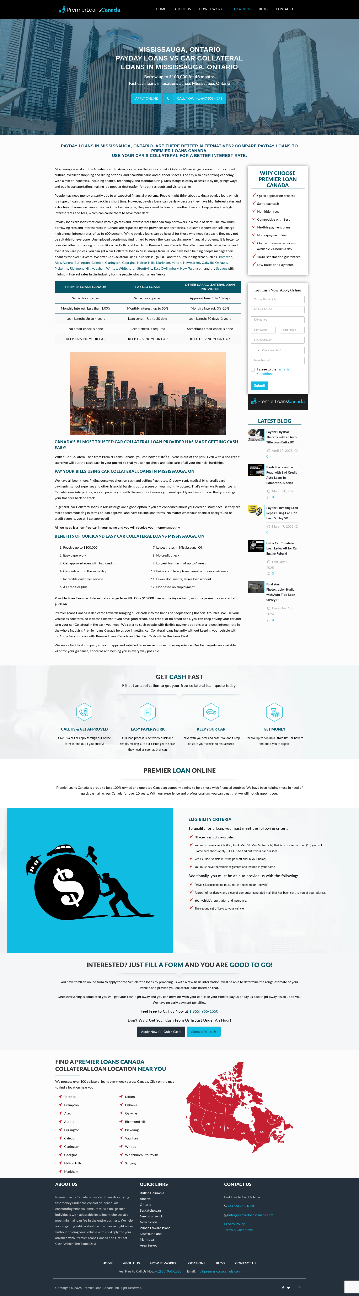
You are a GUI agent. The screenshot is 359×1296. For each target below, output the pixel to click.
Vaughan (98, 268)
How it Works (163, 1263)
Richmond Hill (80, 268)
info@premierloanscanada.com (250, 1215)
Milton (176, 262)
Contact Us (245, 1263)
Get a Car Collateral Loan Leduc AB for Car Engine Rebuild (282, 548)
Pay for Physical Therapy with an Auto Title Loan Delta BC (281, 437)
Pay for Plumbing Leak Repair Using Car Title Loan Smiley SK (282, 513)
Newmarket (191, 262)
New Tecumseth (191, 268)
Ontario (145, 1204)
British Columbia (152, 1193)
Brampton (225, 257)
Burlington (82, 262)
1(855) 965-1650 (203, 1011)
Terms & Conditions (238, 1230)
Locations (196, 1263)
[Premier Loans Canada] (89, 9)
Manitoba (147, 1239)
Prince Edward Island (155, 1228)
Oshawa (221, 262)
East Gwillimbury (166, 268)
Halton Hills (145, 262)
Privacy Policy (234, 1224)
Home (107, 1263)
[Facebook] (283, 1288)
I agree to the (273, 371)
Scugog (221, 268)
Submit (259, 386)
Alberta (145, 1199)
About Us (131, 1263)
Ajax (58, 262)
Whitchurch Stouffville (135, 268)
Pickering (61, 268)
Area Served (148, 1245)
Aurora (68, 262)
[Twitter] (288, 1288)
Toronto (70, 1097)
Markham (163, 262)
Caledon (97, 262)
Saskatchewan (150, 1210)
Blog (220, 1263)
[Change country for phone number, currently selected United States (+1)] (256, 350)
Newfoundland (151, 1234)
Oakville (208, 262)
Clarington (112, 262)
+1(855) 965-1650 (241, 1206)
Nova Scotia (148, 1222)
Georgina (128, 262)
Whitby (111, 268)
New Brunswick (151, 1216)
